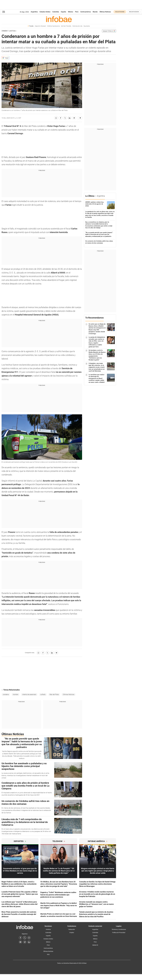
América (48, 929)
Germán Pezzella (66, 26)
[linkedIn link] (29, 942)
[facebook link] (20, 937)
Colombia (55, 12)
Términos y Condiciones (119, 929)
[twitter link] (24, 937)
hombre (15, 694)
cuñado (42, 694)
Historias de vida (77, 26)
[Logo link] (59, 19)
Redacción (72, 929)
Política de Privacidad (118, 932)
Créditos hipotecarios (53, 26)
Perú (76, 12)
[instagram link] (29, 937)
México (70, 12)
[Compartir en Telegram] (74, 118)
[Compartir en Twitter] (65, 118)
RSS (48, 954)
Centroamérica (85, 12)
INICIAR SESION (134, 12)
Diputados (87, 26)
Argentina (34, 12)
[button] (4, 12)
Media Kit (95, 945)
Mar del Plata (54, 694)
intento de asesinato (29, 694)
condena (6, 694)
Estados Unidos (45, 12)
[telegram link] (24, 942)
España (63, 12)
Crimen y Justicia (9, 31)
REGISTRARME (119, 12)
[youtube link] (20, 942)
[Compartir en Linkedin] (69, 118)
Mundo (95, 12)
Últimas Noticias (105, 12)
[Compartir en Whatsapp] (56, 118)
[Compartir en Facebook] (60, 118)
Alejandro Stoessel (40, 26)
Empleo (71, 932)
